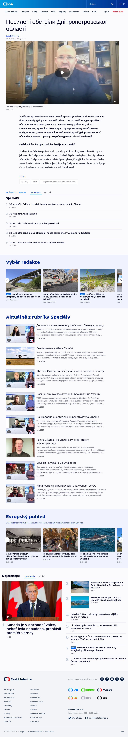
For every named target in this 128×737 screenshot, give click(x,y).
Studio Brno (35, 697)
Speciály (25, 182)
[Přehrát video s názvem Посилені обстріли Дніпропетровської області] (62, 72)
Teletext (7, 701)
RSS (122, 731)
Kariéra (33, 709)
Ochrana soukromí (35, 731)
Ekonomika (74, 11)
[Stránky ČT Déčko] (72, 697)
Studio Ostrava (36, 701)
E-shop (7, 713)
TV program (9, 689)
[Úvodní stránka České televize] (18, 679)
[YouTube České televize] (112, 679)
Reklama (34, 693)
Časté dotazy (36, 717)
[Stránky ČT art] (86, 697)
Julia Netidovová (12, 36)
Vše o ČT (7, 721)
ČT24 (35, 182)
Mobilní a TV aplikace (13, 717)
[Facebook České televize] (107, 679)
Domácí (44, 11)
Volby (34, 11)
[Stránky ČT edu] (102, 697)
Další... (95, 11)
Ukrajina (25, 11)
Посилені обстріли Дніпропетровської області (24, 107)
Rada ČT (33, 705)
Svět (53, 11)
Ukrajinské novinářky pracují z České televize (59, 182)
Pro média (34, 689)
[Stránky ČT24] (73, 689)
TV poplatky (9, 697)
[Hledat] (112, 4)
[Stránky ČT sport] (87, 689)
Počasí (86, 11)
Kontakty (34, 721)
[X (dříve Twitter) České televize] (117, 679)
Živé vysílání (9, 693)
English (22, 731)
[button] (62, 72)
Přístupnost (49, 731)
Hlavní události (11, 11)
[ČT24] (8, 3)
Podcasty (8, 705)
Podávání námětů (37, 713)
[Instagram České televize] (102, 679)
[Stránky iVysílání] (104, 689)
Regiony (62, 11)
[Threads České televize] (122, 679)
